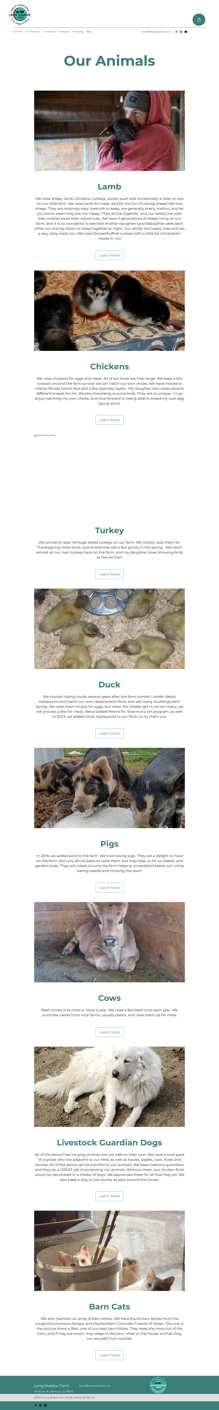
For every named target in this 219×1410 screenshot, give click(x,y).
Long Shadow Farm (51, 1386)
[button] (109, 131)
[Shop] (199, 20)
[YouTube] (185, 31)
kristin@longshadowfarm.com (156, 31)
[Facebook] (176, 31)
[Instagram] (181, 31)
